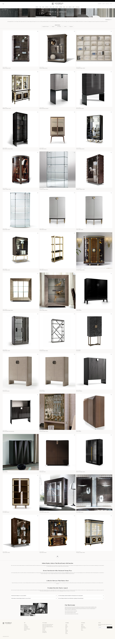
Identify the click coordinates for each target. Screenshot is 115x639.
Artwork (66, 633)
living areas (66, 572)
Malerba (82, 624)
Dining (66, 625)
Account (25, 624)
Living (66, 624)
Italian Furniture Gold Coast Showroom (47, 624)
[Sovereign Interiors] (57, 4)
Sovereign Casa (44, 632)
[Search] (3, 3)
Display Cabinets (6, 9)
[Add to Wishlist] (38, 31)
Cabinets (53, 26)
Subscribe (109, 627)
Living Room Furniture (45, 26)
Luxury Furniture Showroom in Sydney (70, 612)
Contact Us (25, 625)
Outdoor (66, 631)
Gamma (82, 625)
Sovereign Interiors (10, 21)
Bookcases (71, 26)
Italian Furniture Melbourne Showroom (47, 626)
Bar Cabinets (59, 26)
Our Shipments (26, 626)
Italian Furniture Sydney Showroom (47, 625)
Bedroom (66, 626)
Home (3, 9)
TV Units (65, 26)
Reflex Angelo (83, 626)
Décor (66, 632)
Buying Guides (44, 631)
